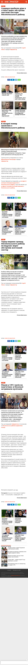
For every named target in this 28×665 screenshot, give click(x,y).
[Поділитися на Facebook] (8, 79)
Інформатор (13, 49)
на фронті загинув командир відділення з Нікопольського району (14, 182)
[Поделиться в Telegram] (12, 79)
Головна (9, 570)
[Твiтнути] (16, 79)
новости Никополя (10, 76)
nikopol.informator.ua (15, 575)
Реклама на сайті (17, 570)
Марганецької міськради (8, 159)
